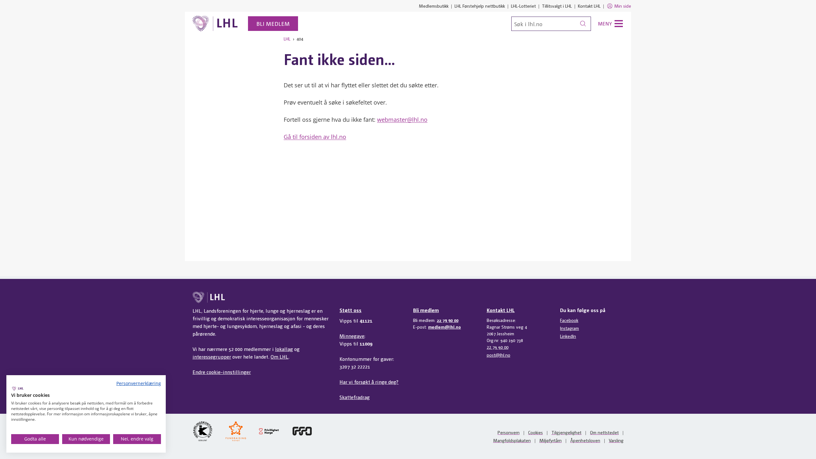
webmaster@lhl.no (402, 119)
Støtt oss (350, 310)
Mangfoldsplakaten (512, 440)
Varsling (616, 440)
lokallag (284, 349)
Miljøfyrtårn (550, 440)
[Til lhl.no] (215, 24)
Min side (622, 6)
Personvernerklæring (138, 383)
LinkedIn (568, 336)
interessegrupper (212, 356)
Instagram (569, 328)
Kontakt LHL (589, 6)
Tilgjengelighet (566, 432)
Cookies (535, 432)
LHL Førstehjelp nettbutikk (480, 6)
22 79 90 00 (447, 320)
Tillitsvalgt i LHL (557, 6)
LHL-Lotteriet (523, 6)
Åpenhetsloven (585, 440)
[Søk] (583, 24)
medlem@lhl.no (444, 327)
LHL (287, 38)
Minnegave (351, 335)
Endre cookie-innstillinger (222, 371)
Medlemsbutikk (433, 6)
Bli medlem (273, 23)
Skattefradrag (354, 397)
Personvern (509, 432)
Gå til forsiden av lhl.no (315, 137)
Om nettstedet (604, 432)
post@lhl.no (498, 355)
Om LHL (279, 356)
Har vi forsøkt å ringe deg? (368, 381)
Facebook (569, 320)
